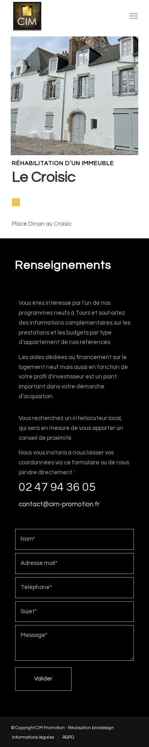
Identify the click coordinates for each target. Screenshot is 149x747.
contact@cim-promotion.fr (59, 504)
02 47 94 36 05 (57, 487)
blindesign (103, 728)
